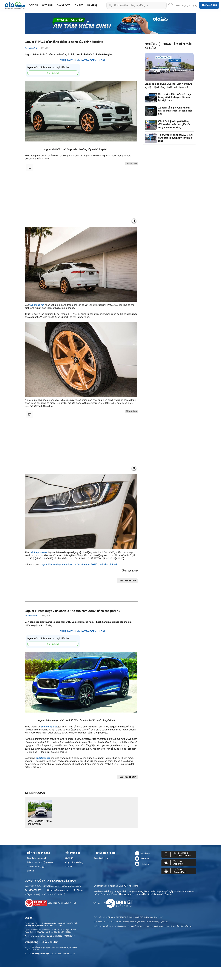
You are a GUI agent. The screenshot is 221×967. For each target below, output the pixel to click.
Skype (80, 890)
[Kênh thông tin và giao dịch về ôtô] (15, 4)
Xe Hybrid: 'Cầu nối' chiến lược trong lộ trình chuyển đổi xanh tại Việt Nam (174, 97)
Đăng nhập (181, 5)
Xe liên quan (35, 793)
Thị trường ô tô (31, 48)
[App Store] (178, 862)
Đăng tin (211, 5)
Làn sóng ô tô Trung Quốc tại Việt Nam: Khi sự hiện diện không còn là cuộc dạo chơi (168, 85)
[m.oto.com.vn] (178, 854)
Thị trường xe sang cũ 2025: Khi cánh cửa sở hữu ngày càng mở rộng (175, 137)
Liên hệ (30, 870)
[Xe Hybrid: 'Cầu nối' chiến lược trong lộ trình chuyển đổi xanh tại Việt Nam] (151, 97)
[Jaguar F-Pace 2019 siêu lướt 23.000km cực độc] (40, 808)
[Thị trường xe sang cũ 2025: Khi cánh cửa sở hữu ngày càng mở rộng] (151, 138)
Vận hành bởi (100, 903)
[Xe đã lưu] (170, 6)
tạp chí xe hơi (36, 304)
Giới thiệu (69, 858)
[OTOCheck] (110, 23)
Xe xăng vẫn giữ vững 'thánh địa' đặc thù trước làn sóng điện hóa (175, 110)
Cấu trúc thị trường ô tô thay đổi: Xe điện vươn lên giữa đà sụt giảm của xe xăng (174, 124)
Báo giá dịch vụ (101, 858)
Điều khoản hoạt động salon (40, 862)
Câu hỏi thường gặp (36, 866)
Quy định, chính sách (36, 858)
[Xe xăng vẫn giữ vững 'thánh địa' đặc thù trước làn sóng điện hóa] (151, 111)
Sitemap (69, 866)
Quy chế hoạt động (74, 862)
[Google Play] (178, 871)
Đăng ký (193, 5)
